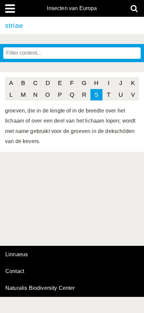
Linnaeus (16, 254)
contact (14, 271)
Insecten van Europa (72, 8)
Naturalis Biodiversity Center (40, 288)
